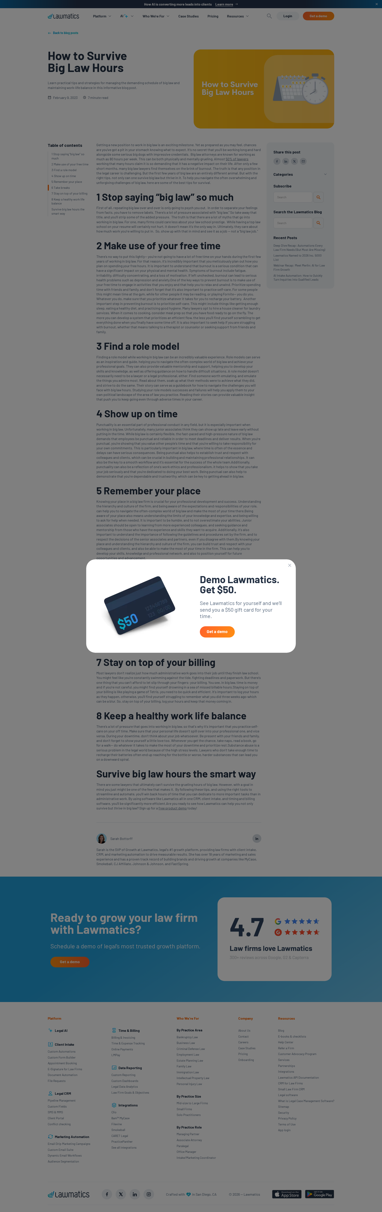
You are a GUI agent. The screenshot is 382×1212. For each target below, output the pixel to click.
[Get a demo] (217, 632)
